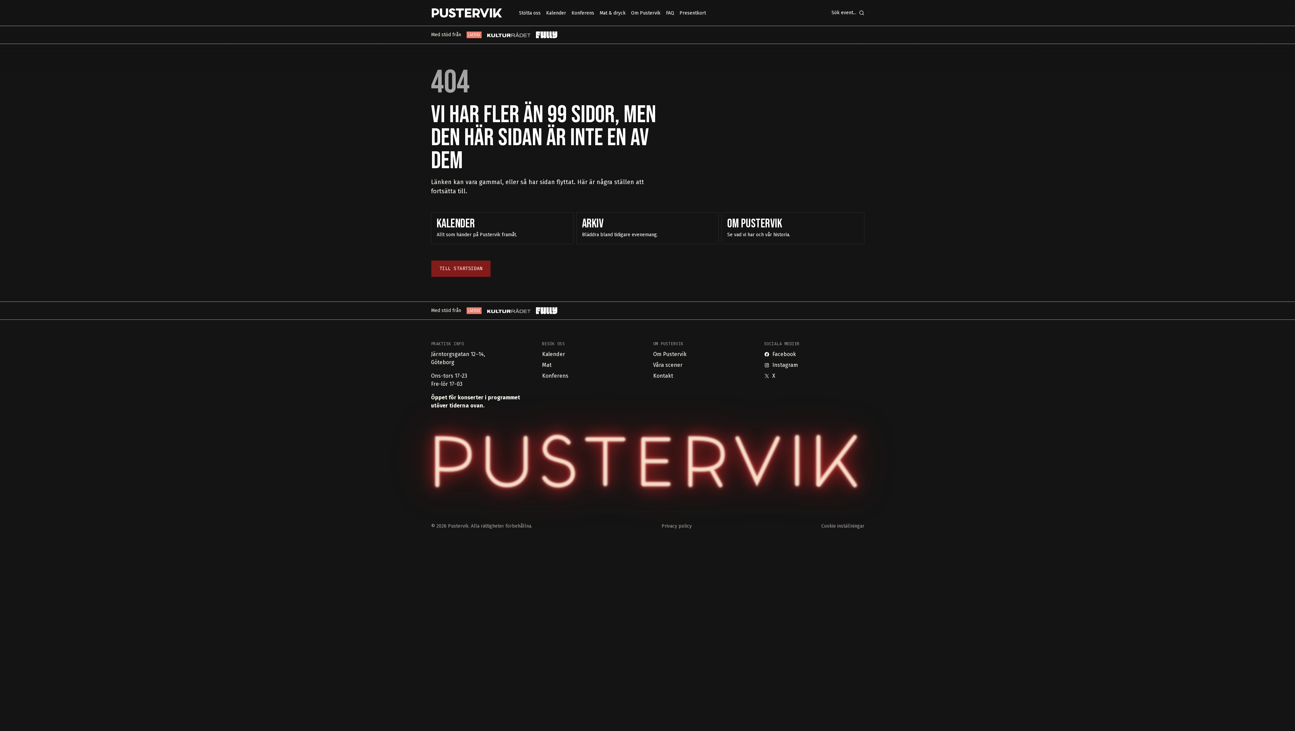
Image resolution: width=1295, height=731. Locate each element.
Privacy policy (677, 526)
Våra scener (668, 365)
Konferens (555, 376)
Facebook (784, 354)
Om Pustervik (670, 354)
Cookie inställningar (842, 526)
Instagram (785, 365)
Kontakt (663, 376)
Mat (547, 365)
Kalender (553, 354)
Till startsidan (461, 268)
